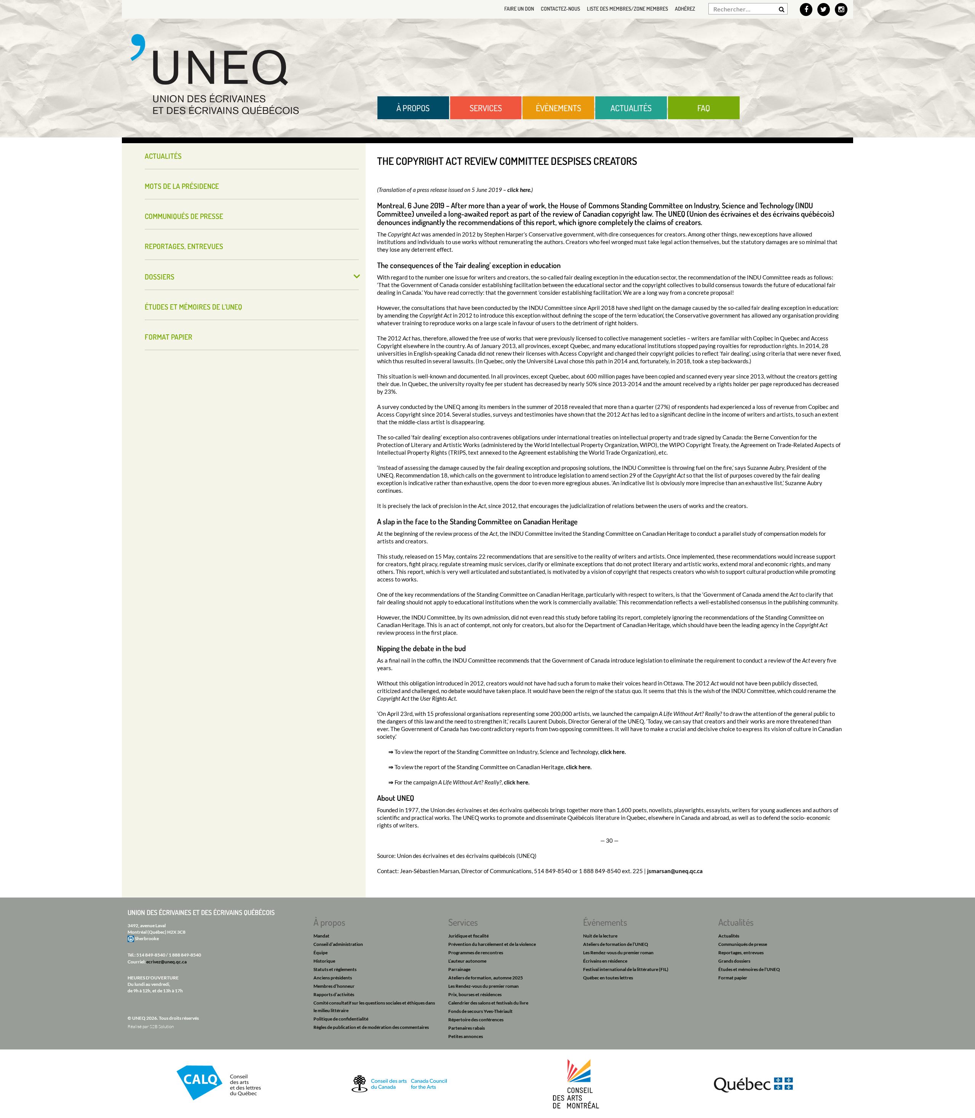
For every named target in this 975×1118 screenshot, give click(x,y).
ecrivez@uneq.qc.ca (166, 962)
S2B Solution (162, 1026)
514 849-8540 (150, 955)
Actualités (631, 107)
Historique (324, 961)
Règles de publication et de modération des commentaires (371, 1027)
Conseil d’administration (338, 944)
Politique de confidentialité (340, 1019)
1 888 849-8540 (185, 955)
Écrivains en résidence (605, 961)
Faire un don (519, 8)
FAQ (703, 107)
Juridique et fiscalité (468, 936)
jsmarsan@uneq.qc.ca (675, 870)
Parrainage (459, 969)
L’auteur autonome (467, 961)
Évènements (558, 107)
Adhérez (685, 8)
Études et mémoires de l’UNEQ (193, 306)
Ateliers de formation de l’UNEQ (615, 944)
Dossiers (159, 276)
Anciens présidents (332, 978)
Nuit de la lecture (600, 936)
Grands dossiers (734, 961)
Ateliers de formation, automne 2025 (485, 978)
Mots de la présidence (182, 186)
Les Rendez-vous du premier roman (483, 986)
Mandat (321, 936)
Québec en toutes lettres (608, 978)
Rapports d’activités (333, 994)
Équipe (320, 952)
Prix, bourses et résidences (475, 994)
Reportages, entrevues (184, 246)
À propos (413, 107)
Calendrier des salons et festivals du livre (488, 1003)
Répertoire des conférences (475, 1019)
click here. (519, 189)
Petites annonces (465, 1036)
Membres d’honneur (334, 986)
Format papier (168, 337)
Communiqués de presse (184, 216)
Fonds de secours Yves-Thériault (480, 1011)
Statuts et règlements (334, 969)
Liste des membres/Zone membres (627, 8)
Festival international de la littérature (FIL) (625, 969)
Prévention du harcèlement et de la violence (492, 944)
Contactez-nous (560, 8)
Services (486, 107)
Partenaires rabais (466, 1028)
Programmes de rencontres (475, 952)
